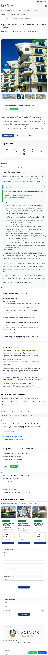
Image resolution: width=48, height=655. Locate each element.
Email (6, 109)
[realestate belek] (8, 5)
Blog (18, 14)
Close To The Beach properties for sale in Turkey (21, 415)
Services (3, 14)
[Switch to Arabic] (41, 1)
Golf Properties (11, 14)
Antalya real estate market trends (25, 195)
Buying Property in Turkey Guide (19, 411)
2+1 (24, 135)
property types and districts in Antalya (20, 197)
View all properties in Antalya (30, 503)
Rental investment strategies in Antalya (13, 439)
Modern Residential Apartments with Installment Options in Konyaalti (24, 525)
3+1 (30, 135)
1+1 (17, 135)
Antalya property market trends (12, 433)
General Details (8, 135)
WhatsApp (13, 109)
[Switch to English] (37, 1)
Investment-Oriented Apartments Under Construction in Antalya (39, 525)
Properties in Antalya (6, 411)
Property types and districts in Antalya (13, 436)
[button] (46, 6)
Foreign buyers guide (33, 411)
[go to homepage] (1, 10)
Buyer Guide (18, 10)
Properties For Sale (8, 10)
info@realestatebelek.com (25, 642)
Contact (23, 14)
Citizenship (35, 10)
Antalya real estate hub (20, 186)
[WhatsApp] (6, 640)
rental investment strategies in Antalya (20, 199)
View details (8, 542)
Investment (27, 10)
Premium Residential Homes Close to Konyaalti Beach (8, 524)
